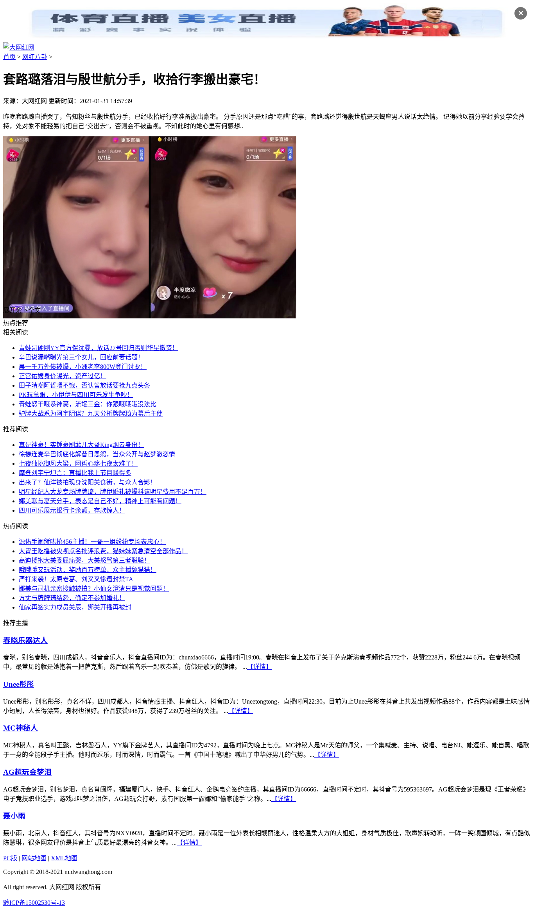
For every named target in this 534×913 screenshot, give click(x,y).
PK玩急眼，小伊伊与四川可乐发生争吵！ (76, 394)
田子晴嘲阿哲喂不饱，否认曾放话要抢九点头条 (84, 385)
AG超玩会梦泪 (27, 772)
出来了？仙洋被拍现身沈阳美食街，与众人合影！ (87, 482)
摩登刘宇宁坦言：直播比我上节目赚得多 (75, 473)
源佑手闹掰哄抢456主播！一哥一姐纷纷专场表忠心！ (92, 541)
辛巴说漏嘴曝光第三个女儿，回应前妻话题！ (81, 357)
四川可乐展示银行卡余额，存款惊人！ (72, 510)
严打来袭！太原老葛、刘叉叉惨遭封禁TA (76, 579)
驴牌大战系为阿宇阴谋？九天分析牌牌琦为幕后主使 (91, 413)
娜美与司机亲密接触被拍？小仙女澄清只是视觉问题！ (94, 588)
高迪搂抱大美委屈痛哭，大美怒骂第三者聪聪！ (84, 560)
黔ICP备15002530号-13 (34, 902)
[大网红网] (18, 47)
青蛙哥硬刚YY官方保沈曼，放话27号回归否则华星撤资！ (98, 348)
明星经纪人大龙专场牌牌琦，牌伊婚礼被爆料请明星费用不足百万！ (112, 491)
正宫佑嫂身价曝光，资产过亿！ (62, 376)
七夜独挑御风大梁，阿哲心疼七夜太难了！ (78, 463)
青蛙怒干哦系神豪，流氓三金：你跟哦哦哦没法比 (87, 404)
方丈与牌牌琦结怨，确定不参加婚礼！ (72, 598)
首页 (9, 57)
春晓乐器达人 (25, 640)
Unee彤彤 (18, 684)
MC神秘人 (20, 728)
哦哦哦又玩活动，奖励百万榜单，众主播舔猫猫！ (87, 569)
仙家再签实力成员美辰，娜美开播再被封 (75, 607)
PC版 (10, 858)
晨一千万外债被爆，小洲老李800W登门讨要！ (83, 366)
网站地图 (34, 858)
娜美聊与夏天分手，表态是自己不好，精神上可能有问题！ (100, 501)
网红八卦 (34, 57)
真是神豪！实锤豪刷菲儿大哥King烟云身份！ (81, 444)
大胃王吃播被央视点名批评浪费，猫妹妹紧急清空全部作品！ (103, 551)
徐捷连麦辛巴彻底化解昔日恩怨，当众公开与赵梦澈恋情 (97, 454)
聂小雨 (14, 816)
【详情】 (259, 666)
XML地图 (64, 858)
